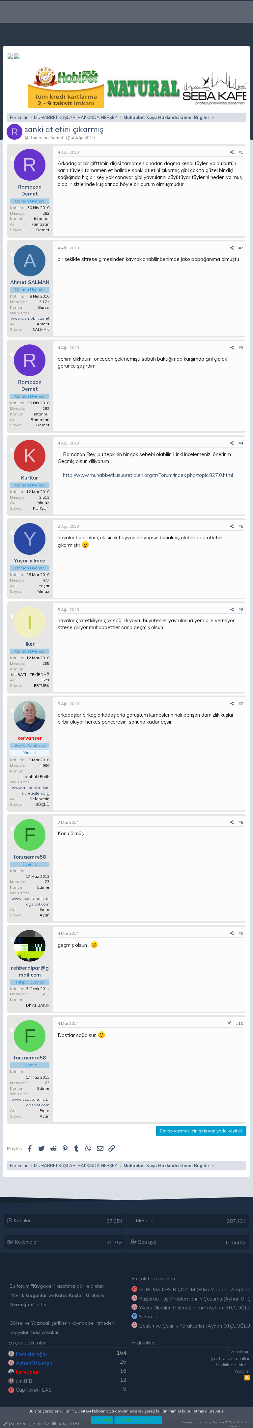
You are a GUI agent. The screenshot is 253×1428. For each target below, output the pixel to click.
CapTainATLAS (34, 1390)
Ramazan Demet (46, 137)
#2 (241, 247)
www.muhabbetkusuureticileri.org (30, 790)
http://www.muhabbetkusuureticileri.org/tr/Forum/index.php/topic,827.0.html (148, 475)
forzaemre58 (30, 857)
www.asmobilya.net (30, 318)
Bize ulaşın (238, 1352)
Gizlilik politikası (233, 1365)
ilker (29, 644)
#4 (241, 443)
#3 (241, 347)
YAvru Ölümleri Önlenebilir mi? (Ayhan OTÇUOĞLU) (196, 1307)
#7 (241, 703)
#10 (239, 1023)
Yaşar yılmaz (29, 560)
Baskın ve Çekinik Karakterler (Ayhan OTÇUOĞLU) (195, 1326)
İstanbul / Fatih (35, 776)
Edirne (43, 887)
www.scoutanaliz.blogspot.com (30, 901)
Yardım (242, 1371)
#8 (241, 822)
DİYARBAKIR (37, 1005)
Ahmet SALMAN (29, 282)
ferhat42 (236, 1242)
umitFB (24, 1381)
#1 (241, 152)
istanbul (41, 218)
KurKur (29, 478)
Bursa (43, 307)
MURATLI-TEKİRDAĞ (30, 674)
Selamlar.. (150, 1316)
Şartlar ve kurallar (230, 1358)
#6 (241, 609)
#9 (241, 933)
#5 (241, 526)
